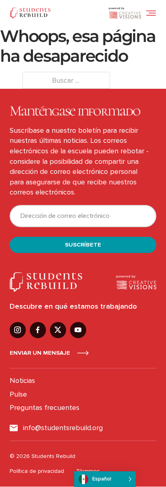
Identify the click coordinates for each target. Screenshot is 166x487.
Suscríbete (83, 244)
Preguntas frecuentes (44, 407)
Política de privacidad (37, 471)
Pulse (18, 394)
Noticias (22, 380)
